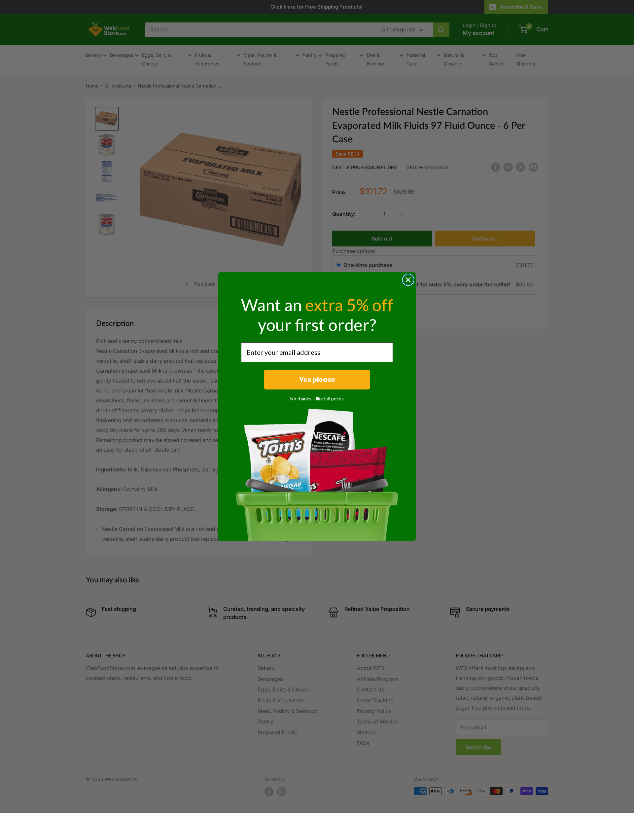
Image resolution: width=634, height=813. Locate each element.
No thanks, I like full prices (317, 398)
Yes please (317, 379)
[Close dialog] (408, 280)
